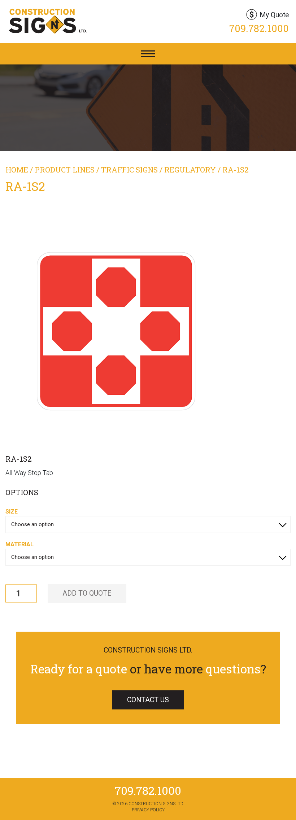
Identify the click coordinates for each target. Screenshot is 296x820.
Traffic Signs (129, 170)
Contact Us (148, 700)
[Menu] (148, 53)
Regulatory (190, 170)
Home (16, 170)
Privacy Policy (148, 809)
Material (19, 544)
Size (11, 511)
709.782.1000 (259, 28)
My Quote (274, 15)
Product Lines (65, 170)
